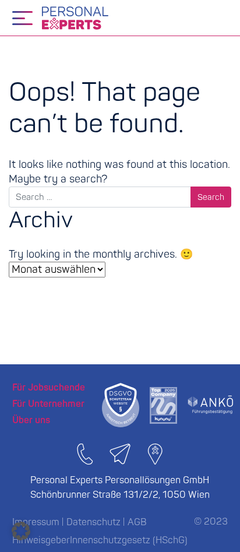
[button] (21, 531)
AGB (137, 522)
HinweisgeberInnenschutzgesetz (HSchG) (100, 540)
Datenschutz (93, 522)
